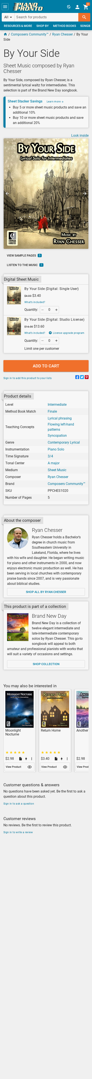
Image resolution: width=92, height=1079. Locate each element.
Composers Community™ (30, 34)
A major (53, 463)
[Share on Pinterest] (87, 378)
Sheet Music (57, 470)
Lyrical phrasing (60, 418)
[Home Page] (5, 34)
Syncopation (57, 435)
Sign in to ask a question (18, 803)
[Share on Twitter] (82, 378)
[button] (5, 6)
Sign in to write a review (18, 832)
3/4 (50, 456)
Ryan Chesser (62, 34)
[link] (27, 6)
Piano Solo (56, 449)
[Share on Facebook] (77, 378)
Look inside (80, 135)
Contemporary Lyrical (64, 442)
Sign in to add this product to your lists (27, 378)
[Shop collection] (17, 627)
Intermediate (57, 404)
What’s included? (34, 302)
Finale (52, 411)
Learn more (54, 101)
